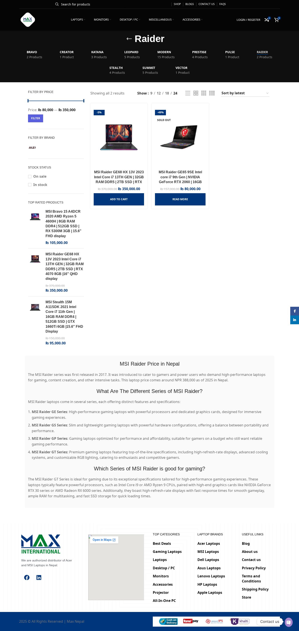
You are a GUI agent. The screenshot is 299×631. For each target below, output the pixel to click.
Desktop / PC (164, 568)
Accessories (163, 584)
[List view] (187, 93)
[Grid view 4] (212, 93)
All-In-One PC (164, 600)
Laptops (160, 559)
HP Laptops (207, 584)
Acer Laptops (208, 543)
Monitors (161, 576)
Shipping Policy (255, 589)
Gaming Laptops (167, 551)
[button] (119, 199)
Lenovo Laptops (211, 576)
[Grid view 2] (195, 93)
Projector (161, 592)
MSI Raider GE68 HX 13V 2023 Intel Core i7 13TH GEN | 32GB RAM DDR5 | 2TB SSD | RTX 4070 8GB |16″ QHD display (65, 266)
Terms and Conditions (251, 578)
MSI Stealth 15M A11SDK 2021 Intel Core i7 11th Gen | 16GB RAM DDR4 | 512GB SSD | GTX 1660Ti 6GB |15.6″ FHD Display (64, 316)
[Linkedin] (38, 577)
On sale (39, 176)
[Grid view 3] (203, 93)
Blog (246, 543)
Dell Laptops (208, 559)
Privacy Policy (254, 568)
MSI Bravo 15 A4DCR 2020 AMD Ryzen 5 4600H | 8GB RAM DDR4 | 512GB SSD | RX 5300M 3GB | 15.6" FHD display (63, 224)
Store (246, 597)
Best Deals (162, 543)
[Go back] (129, 39)
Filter (35, 118)
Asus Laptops (209, 568)
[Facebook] (26, 577)
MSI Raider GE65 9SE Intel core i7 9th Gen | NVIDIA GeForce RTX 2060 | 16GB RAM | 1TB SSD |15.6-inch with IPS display (180, 182)
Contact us (251, 559)
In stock (40, 184)
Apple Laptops (209, 592)
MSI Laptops (208, 551)
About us (250, 551)
